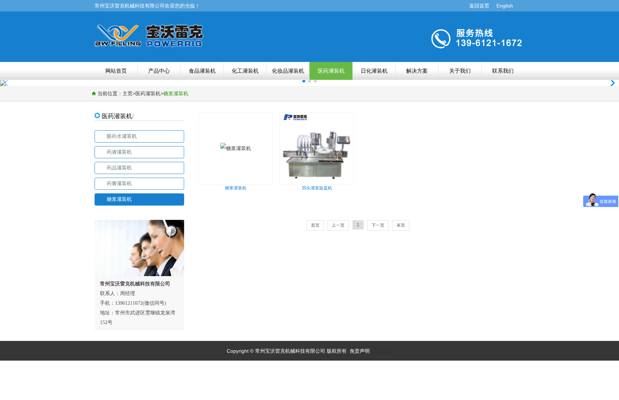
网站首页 (116, 71)
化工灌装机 (245, 71)
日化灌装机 (374, 71)
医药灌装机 (331, 71)
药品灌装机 (119, 167)
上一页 (338, 225)
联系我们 (503, 71)
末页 (401, 225)
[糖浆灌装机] (214, 118)
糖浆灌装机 (175, 93)
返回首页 (479, 6)
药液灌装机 (119, 152)
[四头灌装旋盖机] (316, 182)
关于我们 (460, 71)
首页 (315, 225)
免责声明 (360, 351)
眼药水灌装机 (122, 136)
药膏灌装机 (119, 183)
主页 (128, 93)
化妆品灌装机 (288, 71)
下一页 (377, 225)
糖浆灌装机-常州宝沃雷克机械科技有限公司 (200, 35)
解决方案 (417, 71)
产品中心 (159, 71)
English (504, 6)
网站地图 (383, 351)
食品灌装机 (202, 71)
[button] (610, 83)
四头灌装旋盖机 (317, 188)
